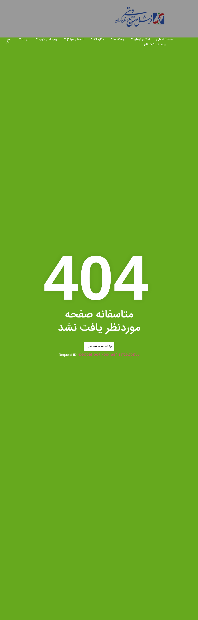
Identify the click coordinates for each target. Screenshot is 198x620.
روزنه (25, 39)
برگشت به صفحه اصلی (99, 347)
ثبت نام (149, 44)
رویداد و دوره (48, 39)
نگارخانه (98, 39)
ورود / (162, 44)
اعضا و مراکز (75, 39)
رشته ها (118, 39)
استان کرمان (142, 39)
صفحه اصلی (164, 39)
